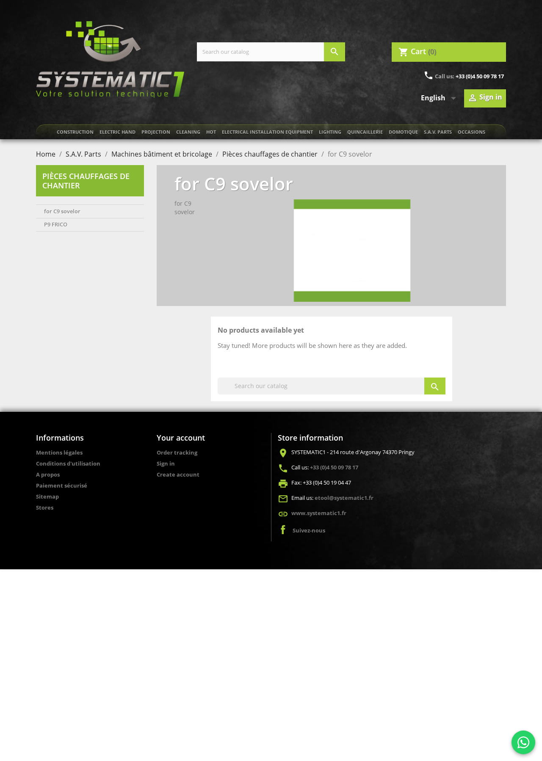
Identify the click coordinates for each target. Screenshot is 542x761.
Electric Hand (118, 132)
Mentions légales (59, 452)
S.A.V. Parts (438, 132)
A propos (48, 474)
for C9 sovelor (62, 211)
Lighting (330, 132)
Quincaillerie (365, 132)
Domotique (403, 132)
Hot (211, 132)
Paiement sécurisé (61, 485)
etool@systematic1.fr (344, 498)
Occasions (471, 132)
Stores (44, 507)
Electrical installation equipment (267, 132)
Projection (155, 132)
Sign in (166, 463)
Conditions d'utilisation (68, 463)
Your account (181, 438)
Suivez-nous (309, 530)
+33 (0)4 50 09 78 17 (480, 76)
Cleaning (188, 132)
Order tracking (177, 452)
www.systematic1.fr (318, 513)
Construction (75, 132)
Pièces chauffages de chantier (86, 180)
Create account (178, 474)
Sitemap (47, 496)
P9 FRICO (55, 224)
